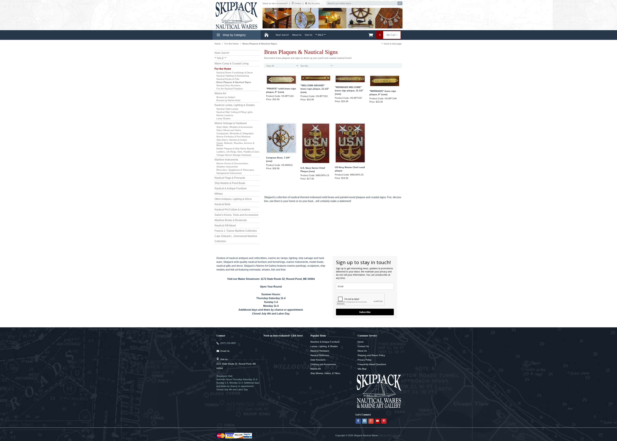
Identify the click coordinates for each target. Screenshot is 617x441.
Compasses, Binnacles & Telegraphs (235, 133)
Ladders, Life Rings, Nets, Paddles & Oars (237, 152)
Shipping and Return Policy (371, 355)
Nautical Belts (222, 204)
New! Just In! (282, 35)
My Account (313, 3)
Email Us (224, 351)
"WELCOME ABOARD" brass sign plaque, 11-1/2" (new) (314, 88)
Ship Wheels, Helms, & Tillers (325, 373)
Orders (297, 3)
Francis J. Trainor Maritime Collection (236, 230)
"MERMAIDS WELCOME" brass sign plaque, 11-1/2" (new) (349, 90)
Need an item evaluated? (275, 3)
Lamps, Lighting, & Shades (324, 346)
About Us (296, 35)
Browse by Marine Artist (228, 100)
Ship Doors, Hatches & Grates (231, 140)
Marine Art (220, 93)
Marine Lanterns (224, 115)
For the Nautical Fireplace (229, 88)
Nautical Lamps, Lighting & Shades (235, 105)
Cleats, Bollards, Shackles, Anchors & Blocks (235, 144)
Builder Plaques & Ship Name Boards (235, 148)
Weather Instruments (227, 167)
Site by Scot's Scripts (390, 435)
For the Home (231, 43)
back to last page (393, 43)
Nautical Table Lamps (227, 109)
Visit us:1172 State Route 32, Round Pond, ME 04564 (236, 364)
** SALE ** (320, 35)
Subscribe (365, 312)
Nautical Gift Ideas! (225, 225)
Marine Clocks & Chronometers (232, 163)
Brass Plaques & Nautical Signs (233, 82)
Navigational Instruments (229, 173)
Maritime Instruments (226, 159)
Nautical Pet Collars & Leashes (232, 209)
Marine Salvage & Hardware (231, 123)
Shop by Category (234, 35)
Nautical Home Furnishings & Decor (234, 72)
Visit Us (308, 35)
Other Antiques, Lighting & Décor (233, 199)
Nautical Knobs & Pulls (227, 79)
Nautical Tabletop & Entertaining (232, 76)
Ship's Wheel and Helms (228, 130)
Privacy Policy (364, 359)
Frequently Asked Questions (372, 364)
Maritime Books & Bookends (231, 220)
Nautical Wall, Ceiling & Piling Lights (234, 112)
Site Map (362, 368)
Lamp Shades (223, 118)
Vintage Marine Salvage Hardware (233, 155)
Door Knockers (318, 359)
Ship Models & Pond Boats (230, 183)
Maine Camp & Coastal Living (232, 63)
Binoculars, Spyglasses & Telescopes (235, 170)
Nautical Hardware (319, 350)
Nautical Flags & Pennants (230, 177)
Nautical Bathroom (319, 355)
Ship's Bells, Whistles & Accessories (234, 127)
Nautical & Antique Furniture (231, 188)
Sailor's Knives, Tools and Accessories (236, 215)
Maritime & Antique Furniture (325, 342)
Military (219, 193)
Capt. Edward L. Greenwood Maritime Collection (236, 239)
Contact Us (363, 346)
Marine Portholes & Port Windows (233, 136)
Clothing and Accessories (323, 364)
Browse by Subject (225, 97)
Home (218, 43)
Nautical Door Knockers (228, 85)
